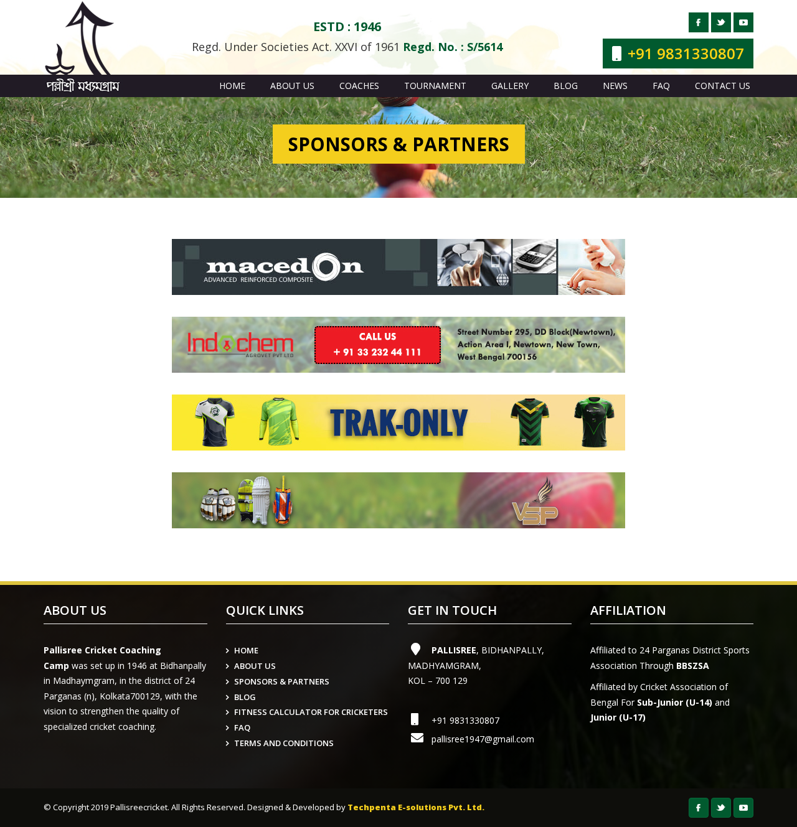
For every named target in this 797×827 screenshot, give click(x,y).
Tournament (435, 85)
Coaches (359, 85)
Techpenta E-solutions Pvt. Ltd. (415, 807)
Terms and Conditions (284, 743)
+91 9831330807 (465, 720)
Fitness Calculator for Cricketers (311, 711)
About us (292, 85)
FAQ (661, 85)
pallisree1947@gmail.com (483, 739)
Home (232, 85)
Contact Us (722, 85)
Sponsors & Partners (281, 681)
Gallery (510, 85)
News (615, 85)
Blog (566, 85)
